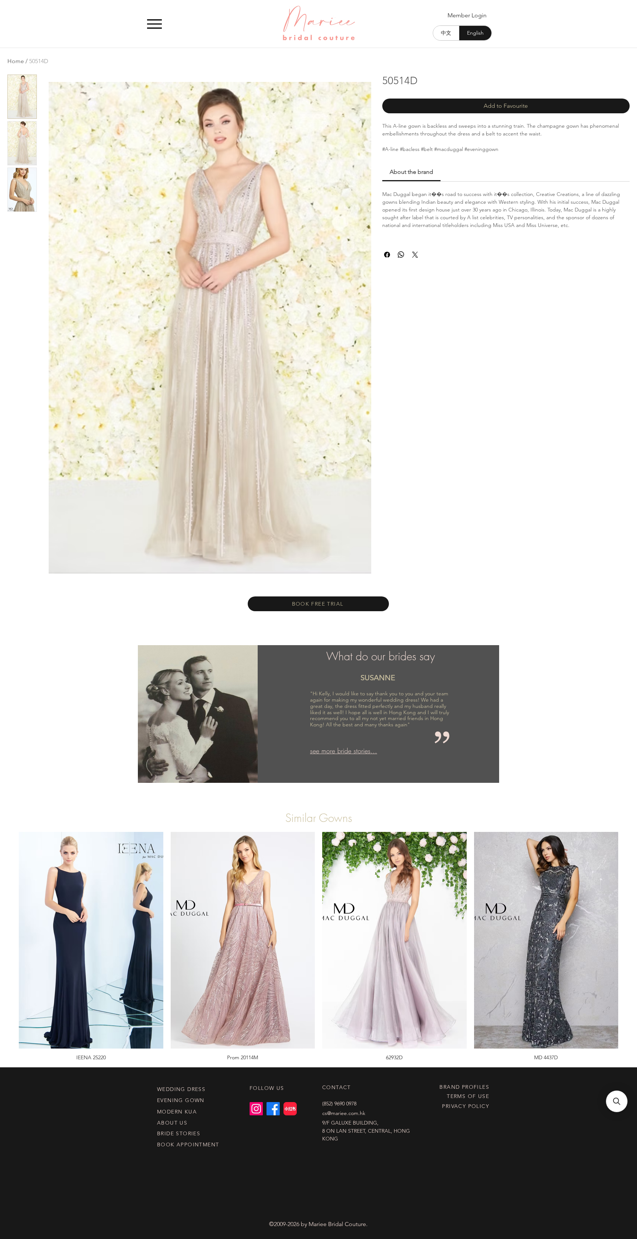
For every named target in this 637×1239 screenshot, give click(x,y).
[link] (411, 171)
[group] (318, 946)
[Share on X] (415, 254)
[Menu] (154, 24)
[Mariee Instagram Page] (256, 1108)
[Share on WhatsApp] (401, 254)
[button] (617, 1101)
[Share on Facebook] (387, 254)
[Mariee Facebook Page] (273, 1108)
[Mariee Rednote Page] (290, 1108)
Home (15, 61)
